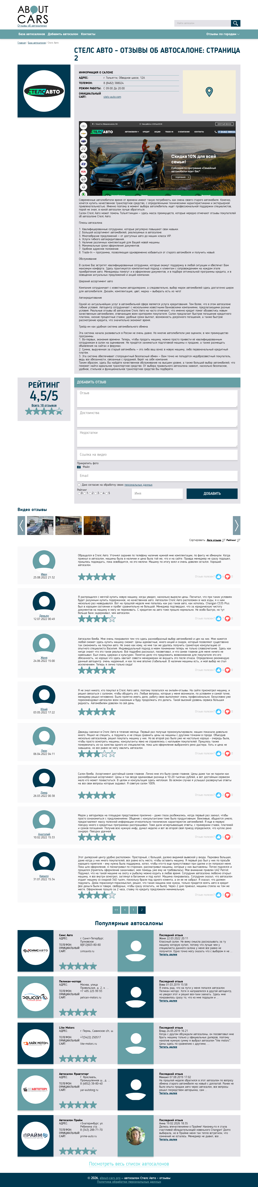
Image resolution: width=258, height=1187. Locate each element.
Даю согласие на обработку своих (116, 484)
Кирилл (44, 876)
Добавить (212, 494)
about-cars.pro (110, 1178)
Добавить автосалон (63, 34)
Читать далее (168, 954)
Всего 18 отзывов (44, 405)
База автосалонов (32, 34)
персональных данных (138, 484)
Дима (44, 792)
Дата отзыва (214, 540)
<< (116, 910)
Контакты (88, 34)
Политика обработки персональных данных (129, 1182)
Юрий (44, 709)
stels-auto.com (112, 97)
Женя (44, 657)
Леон (44, 750)
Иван (44, 574)
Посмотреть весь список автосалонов (129, 1164)
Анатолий (44, 834)
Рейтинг (82, 490)
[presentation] (21, 525)
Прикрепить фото (87, 463)
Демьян (44, 615)
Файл (86, 467)
